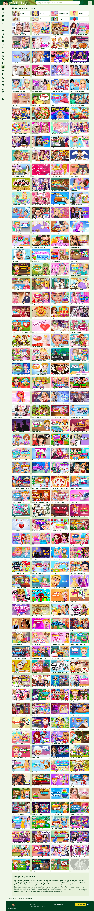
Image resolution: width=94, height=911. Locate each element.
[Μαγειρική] (3, 70)
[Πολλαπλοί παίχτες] (3, 85)
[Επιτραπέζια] (3, 56)
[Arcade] (3, 30)
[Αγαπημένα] (3, 16)
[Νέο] (3, 20)
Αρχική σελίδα (12, 898)
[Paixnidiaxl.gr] (15, 2)
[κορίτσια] (3, 67)
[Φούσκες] (3, 92)
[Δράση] (3, 52)
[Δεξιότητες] (3, 48)
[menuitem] (3, 9)
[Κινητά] (3, 63)
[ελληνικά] (89, 904)
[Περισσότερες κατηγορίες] (3, 99)
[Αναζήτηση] (77, 2)
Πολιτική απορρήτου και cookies (37, 906)
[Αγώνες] (3, 37)
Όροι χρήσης (32, 904)
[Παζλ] (3, 74)
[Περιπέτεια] (3, 81)
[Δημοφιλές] (3, 23)
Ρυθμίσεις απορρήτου (57, 904)
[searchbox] (58, 3)
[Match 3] (3, 34)
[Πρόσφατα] (3, 12)
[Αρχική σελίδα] (3, 9)
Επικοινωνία (81, 904)
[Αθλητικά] (3, 41)
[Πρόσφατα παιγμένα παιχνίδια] (90, 3)
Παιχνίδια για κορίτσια (25, 898)
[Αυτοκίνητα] (3, 45)
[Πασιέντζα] (3, 77)
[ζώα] (3, 59)
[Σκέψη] (3, 88)
